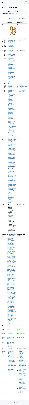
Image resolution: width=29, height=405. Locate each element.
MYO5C (8, 287)
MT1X (8, 286)
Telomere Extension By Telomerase (11, 171)
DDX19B (8, 260)
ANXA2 (8, 243)
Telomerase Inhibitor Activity (11, 53)
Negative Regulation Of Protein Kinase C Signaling (22, 382)
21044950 (20, 11)
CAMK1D (9, 250)
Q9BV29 (22, 337)
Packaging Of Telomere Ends (11, 168)
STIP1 (11, 307)
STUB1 (14, 307)
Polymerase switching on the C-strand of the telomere (12, 175)
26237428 (10, 215)
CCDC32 (22, 18)
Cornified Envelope (22, 369)
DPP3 (11, 261)
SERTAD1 (9, 306)
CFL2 (8, 252)
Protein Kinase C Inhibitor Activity (22, 386)
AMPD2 (8, 242)
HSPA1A (8, 275)
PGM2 (14, 296)
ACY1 (11, 237)
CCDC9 (8, 251)
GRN (8, 271)
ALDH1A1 (9, 240)
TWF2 (8, 318)
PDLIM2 (8, 295)
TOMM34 (11, 314)
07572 (8, 329)
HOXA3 (8, 274)
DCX (13, 259)
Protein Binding (11, 51)
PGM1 (11, 296)
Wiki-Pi (3, 2)
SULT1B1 (9, 309)
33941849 (10, 232)
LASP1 (8, 280)
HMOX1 (11, 273)
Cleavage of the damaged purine (11, 161)
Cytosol (9, 350)
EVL (12, 265)
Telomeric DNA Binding (11, 58)
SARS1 (8, 305)
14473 (18, 329)
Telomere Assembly (10, 92)
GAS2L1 (8, 269)
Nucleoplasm (10, 45)
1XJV (8, 341)
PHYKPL (12, 297)
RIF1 (14, 302)
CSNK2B (9, 257)
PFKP (14, 295)
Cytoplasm (10, 348)
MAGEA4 (12, 282)
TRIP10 (14, 315)
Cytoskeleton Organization (11, 354)
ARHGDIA (12, 244)
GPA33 (11, 270)
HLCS (8, 273)
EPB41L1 (9, 265)
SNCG (8, 307)
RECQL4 (11, 301)
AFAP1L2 (9, 238)
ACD (8, 235)
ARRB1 (12, 246)
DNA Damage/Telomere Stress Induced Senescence (12, 196)
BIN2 (14, 247)
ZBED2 (8, 320)
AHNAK (8, 239)
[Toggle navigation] (26, 2)
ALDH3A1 (13, 240)
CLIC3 (13, 252)
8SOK (11, 346)
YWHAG (12, 319)
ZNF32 (12, 322)
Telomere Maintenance (10, 84)
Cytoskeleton (11, 359)
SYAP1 (12, 310)
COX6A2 (8, 255)
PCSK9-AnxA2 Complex (22, 361)
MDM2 (11, 284)
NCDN (8, 288)
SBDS (11, 305)
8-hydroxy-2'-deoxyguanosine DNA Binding (11, 76)
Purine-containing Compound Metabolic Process (12, 368)
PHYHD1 (9, 297)
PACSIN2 (13, 291)
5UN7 (10, 342)
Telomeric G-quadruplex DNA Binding (11, 68)
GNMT (8, 270)
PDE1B (13, 293)
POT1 (11, 18)
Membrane (21, 40)
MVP (13, 286)
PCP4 (11, 293)
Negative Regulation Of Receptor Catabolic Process (22, 372)
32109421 (10, 220)
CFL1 (14, 251)
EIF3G (13, 262)
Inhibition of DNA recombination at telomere (11, 201)
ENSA (14, 264)
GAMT (8, 268)
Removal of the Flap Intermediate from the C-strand (11, 192)
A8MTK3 (8, 337)
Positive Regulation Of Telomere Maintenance (12, 95)
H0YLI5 (18, 337)
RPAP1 (8, 304)
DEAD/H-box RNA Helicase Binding (12, 56)
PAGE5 (11, 292)
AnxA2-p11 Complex (21, 358)
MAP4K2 (11, 283)
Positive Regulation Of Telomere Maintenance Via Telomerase (12, 111)
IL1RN (8, 277)
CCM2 (11, 251)
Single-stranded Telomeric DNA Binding (11, 62)
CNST (8, 253)
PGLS (8, 296)
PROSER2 (9, 300)
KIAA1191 (13, 278)
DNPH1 (12, 260)
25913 (8, 325)
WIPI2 (11, 318)
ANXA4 (11, 243)
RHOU (11, 302)
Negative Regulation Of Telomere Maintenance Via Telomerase (11, 105)
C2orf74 (8, 248)
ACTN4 (8, 237)
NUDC (13, 288)
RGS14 (8, 302)
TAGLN (8, 311)
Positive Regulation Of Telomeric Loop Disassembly (23, 390)
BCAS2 (11, 247)
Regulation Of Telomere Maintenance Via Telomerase (11, 100)
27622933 (10, 229)
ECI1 (8, 262)
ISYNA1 (11, 277)
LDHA (11, 280)
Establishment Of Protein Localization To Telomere (11, 123)
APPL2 (8, 244)
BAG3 (8, 247)
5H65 (8, 342)
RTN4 (14, 304)
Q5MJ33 (12, 337)
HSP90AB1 (12, 274)
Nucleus (9, 44)
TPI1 (15, 314)
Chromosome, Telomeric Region (11, 39)
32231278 (10, 223)
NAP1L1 (12, 287)
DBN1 (8, 259)
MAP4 (8, 283)
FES (15, 266)
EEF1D (10, 262)
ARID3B (8, 246)
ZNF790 (8, 323)
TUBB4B (12, 317)
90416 (18, 325)
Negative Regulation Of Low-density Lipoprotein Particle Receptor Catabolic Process (22, 365)
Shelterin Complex (12, 48)
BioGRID (10, 13)
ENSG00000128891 (21, 333)
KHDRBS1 (9, 278)
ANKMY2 (12, 242)
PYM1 (13, 300)
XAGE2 (14, 318)
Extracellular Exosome (10, 352)
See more (9, 370)
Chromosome (11, 46)
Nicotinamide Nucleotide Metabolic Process (12, 364)
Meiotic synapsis (11, 166)
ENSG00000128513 (11, 333)
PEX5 (11, 295)
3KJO (10, 341)
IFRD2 (12, 275)
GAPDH (11, 268)
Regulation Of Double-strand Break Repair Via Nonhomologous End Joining (11, 133)
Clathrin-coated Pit (22, 39)
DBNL (11, 259)
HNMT (14, 273)
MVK (11, 286)
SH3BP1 (13, 306)
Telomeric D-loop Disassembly (11, 119)
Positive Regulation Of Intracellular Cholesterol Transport (23, 377)
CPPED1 (9, 256)
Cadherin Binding (11, 361)
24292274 (10, 208)
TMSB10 (8, 313)
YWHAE (8, 319)
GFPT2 (12, 269)
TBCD (11, 311)
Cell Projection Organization (22, 84)
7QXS (8, 343)
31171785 (10, 219)
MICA (14, 284)
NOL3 (11, 288)
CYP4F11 (13, 257)
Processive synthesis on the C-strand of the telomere (12, 181)
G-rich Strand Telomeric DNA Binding (11, 72)
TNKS (8, 314)
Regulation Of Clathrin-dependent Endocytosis (22, 90)
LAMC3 (11, 279)
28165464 (10, 210)
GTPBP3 (22, 235)
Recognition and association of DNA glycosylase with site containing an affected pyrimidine (12, 140)
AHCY (12, 238)
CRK (12, 256)
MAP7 (8, 284)
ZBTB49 (12, 320)
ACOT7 (10, 235)
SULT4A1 (9, 310)
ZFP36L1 (9, 322)
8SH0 (10, 345)
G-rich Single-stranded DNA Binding (11, 80)
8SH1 (13, 345)
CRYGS (14, 256)
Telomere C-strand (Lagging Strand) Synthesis (12, 186)
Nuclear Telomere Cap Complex (11, 42)
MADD (8, 282)
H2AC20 (11, 271)
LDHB (14, 280)
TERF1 (14, 311)
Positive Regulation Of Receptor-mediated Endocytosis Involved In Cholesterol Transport (23, 352)
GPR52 (14, 270)
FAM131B (9, 266)
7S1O (11, 343)
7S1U (8, 345)
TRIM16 (11, 315)
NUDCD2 (9, 289)
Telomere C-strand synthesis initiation (12, 188)
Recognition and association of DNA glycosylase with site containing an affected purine (12, 150)
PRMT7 (11, 298)
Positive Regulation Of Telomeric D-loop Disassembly (12, 128)
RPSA (11, 304)
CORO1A (11, 253)
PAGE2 (8, 292)
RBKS (8, 301)
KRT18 (8, 279)
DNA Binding (10, 50)
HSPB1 (18, 237)
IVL (14, 277)
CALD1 (11, 248)
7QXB (13, 342)
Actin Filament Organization (11, 357)
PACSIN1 (9, 291)
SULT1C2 (13, 309)
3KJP (13, 341)
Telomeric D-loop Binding (11, 65)
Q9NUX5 (8, 338)
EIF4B (8, 264)
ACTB (13, 235)
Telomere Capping (11, 90)
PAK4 (15, 292)
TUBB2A (8, 317)
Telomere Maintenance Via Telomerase (11, 88)
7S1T (13, 343)
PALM (8, 293)
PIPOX (8, 298)
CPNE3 (12, 255)
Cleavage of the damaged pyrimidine (11, 146)
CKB (10, 252)
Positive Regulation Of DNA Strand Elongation (12, 116)
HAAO (14, 271)
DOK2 (8, 261)
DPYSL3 (14, 261)
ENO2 (11, 264)
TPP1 (8, 315)
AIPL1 (11, 239)
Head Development (22, 87)
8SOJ (8, 346)
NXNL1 (12, 289)
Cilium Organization (23, 86)
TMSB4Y (12, 313)
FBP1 (12, 266)
